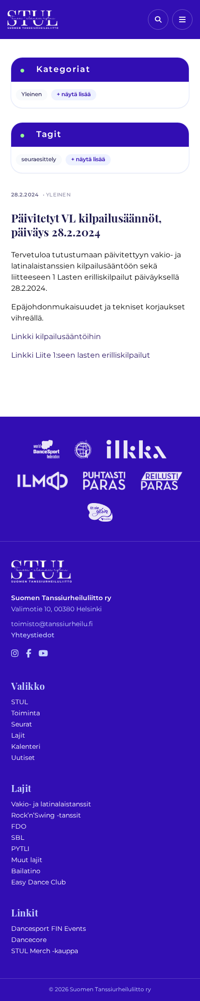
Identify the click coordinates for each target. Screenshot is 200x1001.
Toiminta (25, 713)
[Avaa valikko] (182, 19)
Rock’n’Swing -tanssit (46, 815)
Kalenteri (25, 746)
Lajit (18, 735)
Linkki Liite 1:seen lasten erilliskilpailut (80, 355)
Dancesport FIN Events (48, 928)
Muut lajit (26, 860)
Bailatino (25, 871)
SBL (17, 837)
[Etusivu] (32, 19)
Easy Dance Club (38, 882)
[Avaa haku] (158, 19)
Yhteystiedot (32, 635)
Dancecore (29, 940)
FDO (19, 826)
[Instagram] (15, 654)
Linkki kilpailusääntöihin (56, 337)
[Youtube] (43, 654)
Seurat (21, 724)
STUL (19, 702)
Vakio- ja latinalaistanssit (51, 804)
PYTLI (20, 849)
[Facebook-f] (28, 654)
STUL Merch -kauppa (44, 951)
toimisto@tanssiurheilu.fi (52, 624)
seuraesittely (38, 159)
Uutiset (23, 757)
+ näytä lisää (74, 94)
